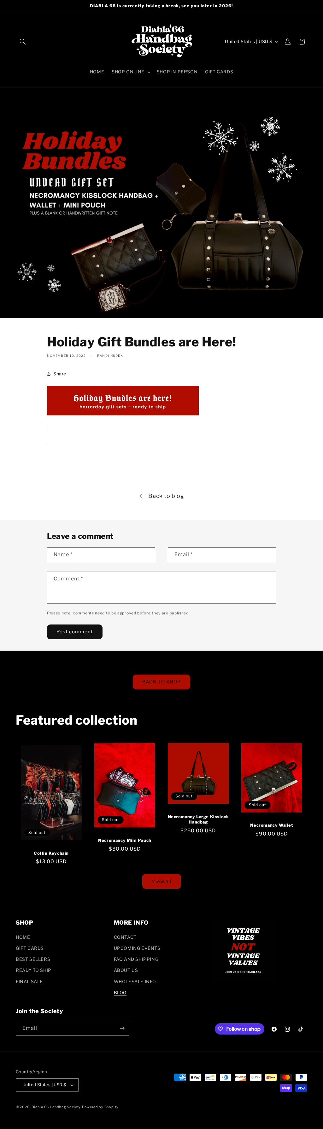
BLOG (120, 992)
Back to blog (166, 496)
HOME (23, 937)
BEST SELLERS (33, 959)
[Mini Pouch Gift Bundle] (47, 470)
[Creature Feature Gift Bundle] (47, 456)
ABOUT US (126, 970)
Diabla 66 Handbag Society (56, 1107)
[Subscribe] (122, 1028)
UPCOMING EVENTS (137, 948)
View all (162, 881)
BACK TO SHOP (161, 682)
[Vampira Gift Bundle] (47, 442)
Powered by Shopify (100, 1107)
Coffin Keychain (51, 853)
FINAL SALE (29, 981)
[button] (23, 41)
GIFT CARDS (30, 948)
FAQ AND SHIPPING (136, 959)
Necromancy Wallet (271, 825)
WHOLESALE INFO (135, 981)
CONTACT (125, 937)
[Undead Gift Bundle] (47, 428)
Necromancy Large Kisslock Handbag (198, 819)
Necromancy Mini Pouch (124, 840)
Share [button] (59, 373)
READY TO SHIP (33, 970)
